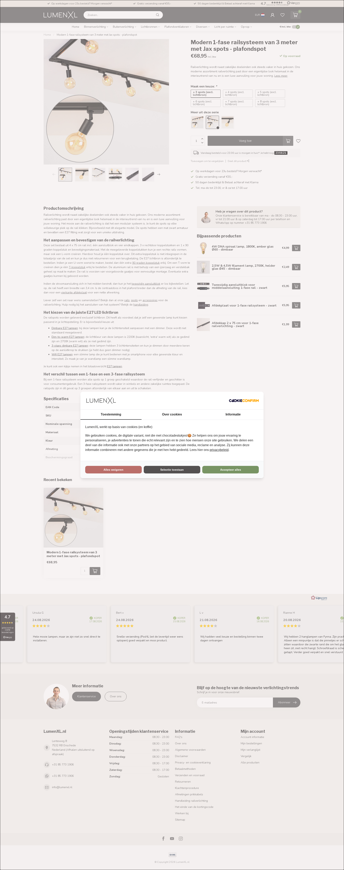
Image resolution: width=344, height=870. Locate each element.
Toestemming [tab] (111, 414)
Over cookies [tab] (172, 414)
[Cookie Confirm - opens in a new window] (244, 400)
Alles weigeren (113, 469)
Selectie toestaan (172, 469)
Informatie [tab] (233, 414)
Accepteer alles (230, 469)
